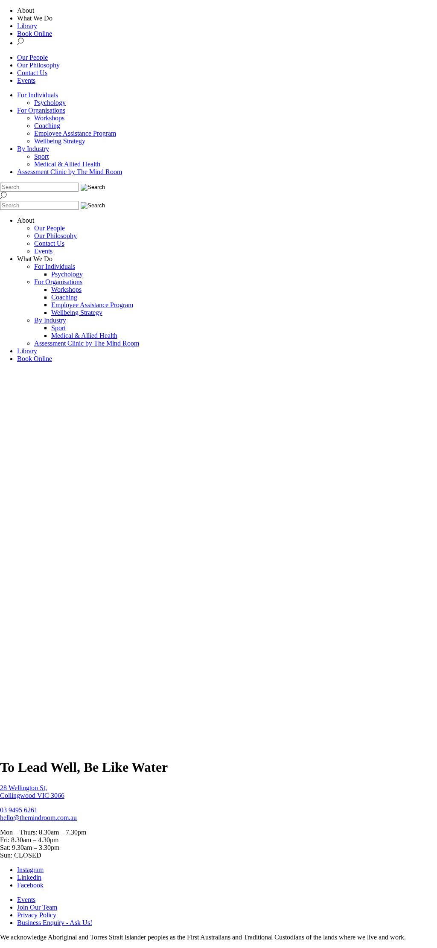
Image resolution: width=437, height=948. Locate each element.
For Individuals (37, 95)
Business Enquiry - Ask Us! (54, 922)
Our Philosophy (38, 65)
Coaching (47, 125)
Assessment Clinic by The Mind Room (69, 171)
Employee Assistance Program (75, 133)
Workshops (49, 118)
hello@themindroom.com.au (38, 817)
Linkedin (29, 877)
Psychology (50, 102)
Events (26, 80)
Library (27, 25)
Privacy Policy (36, 915)
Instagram (30, 869)
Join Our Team (37, 907)
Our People (32, 57)
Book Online (34, 33)
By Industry (33, 148)
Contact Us (32, 72)
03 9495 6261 (19, 810)
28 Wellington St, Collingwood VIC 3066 (32, 791)
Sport (41, 156)
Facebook (30, 885)
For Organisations (41, 110)
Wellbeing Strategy (59, 141)
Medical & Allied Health (67, 164)
